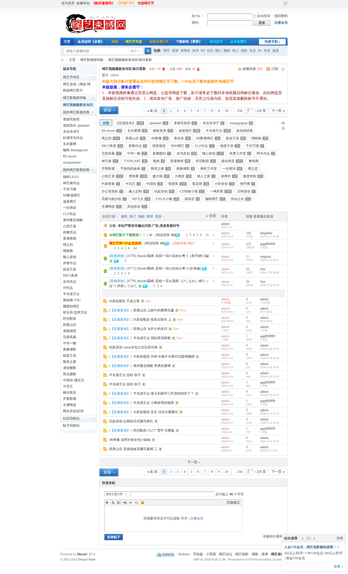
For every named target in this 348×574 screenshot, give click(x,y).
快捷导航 (271, 41)
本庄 (267, 50)
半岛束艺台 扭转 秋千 (125, 375)
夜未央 (182, 138)
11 (207, 235)
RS (260, 50)
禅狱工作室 (208, 168)
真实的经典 (244, 130)
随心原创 (69, 257)
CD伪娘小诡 (191, 191)
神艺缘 (109, 161)
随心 (218, 50)
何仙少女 (240, 199)
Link (124, 502)
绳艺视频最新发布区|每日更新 (130, 60)
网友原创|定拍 (73, 411)
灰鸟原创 (186, 153)
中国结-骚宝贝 (73, 380)
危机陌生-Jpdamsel (76, 125)
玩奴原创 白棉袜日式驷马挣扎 (131, 421)
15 (247, 256)
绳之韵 (68, 244)
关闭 (339, 538)
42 (135, 248)
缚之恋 (253, 168)
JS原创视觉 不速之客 (124, 301)
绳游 (115, 41)
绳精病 (68, 251)
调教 (255, 554)
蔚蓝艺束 (69, 269)
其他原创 (136, 206)
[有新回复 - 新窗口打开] (105, 302)
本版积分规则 (273, 536)
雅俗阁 (254, 161)
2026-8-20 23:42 (269, 348)
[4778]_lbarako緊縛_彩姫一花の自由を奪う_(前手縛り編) (168, 256)
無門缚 (247, 184)
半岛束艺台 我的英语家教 (152, 338)
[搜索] (147, 51)
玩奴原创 (163, 191)
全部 (106, 123)
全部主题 (108, 216)
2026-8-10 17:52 (269, 441)
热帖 (141, 216)
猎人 (235, 50)
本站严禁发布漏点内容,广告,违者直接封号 (148, 226)
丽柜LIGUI (71, 177)
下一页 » (193, 462)
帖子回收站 (71, 425)
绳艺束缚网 (62, 59)
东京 (252, 50)
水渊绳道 (69, 405)
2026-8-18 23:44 (269, 367)
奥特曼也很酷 (73, 220)
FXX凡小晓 (167, 199)
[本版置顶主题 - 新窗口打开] (105, 259)
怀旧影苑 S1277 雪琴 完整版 (153, 430)
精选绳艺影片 (73, 90)
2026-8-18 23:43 (269, 376)
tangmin (265, 256)
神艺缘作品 (71, 183)
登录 (184, 518)
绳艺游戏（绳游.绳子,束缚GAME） (76, 84)
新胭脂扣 (161, 153)
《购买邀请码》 (103, 3)
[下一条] (314, 538)
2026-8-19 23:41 (269, 358)
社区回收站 (71, 418)
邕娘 (158, 161)
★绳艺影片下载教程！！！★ (130, 235)
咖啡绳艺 (214, 199)
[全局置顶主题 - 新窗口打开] (105, 236)
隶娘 (175, 50)
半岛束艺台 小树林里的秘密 (153, 403)
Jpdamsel (158, 123)
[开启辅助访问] (281, 3)
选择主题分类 (114, 494)
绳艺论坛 (225, 554)
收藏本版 (253, 69)
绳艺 (166, 50)
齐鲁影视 (69, 399)
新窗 (213, 216)
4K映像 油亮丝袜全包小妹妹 (130, 440)
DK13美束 (70, 275)
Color (113, 502)
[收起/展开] (283, 69)
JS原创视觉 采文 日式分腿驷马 (155, 412)
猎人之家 (205, 176)
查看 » (338, 566)
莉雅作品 (69, 232)
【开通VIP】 (126, 3)
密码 (195, 22)
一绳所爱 (220, 191)
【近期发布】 (129, 123)
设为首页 (68, 3)
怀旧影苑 (69, 318)
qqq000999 (267, 244)
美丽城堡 (69, 331)
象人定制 (138, 191)
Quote (130, 502)
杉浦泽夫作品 (73, 138)
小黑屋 (211, 554)
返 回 (153, 111)
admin (115, 75)
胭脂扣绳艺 (71, 306)
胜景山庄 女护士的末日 (150, 329)
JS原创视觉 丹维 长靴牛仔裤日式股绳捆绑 (164, 356)
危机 (244, 50)
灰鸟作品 (69, 281)
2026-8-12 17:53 (269, 422)
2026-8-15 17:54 (269, 395)
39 (247, 281)
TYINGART (135, 161)
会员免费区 (238, 41)
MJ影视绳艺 (71, 195)
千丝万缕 (69, 189)
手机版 (198, 554)
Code (136, 502)
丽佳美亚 (69, 392)
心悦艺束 (69, 226)
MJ (203, 50)
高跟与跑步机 (113, 199)
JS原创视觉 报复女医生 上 (152, 319)
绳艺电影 (242, 554)
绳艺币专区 (71, 77)
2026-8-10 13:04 (269, 285)
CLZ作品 (69, 214)
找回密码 (281, 16)
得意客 (177, 184)
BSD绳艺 (179, 146)
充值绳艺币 (146, 3)
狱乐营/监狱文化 (75, 312)
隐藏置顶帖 (213, 235)
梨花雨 (200, 184)
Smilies (142, 502)
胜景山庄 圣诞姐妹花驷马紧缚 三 (133, 449)
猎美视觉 (159, 146)
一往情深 (69, 208)
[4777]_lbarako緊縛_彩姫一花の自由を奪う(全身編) (164, 268)
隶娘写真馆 (71, 119)
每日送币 (216, 41)
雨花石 (192, 199)
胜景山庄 (69, 325)
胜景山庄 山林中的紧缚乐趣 (153, 310)
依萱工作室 (239, 153)
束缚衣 (185, 50)
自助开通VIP (158, 41)
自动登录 (263, 16)
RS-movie (69, 156)
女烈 (210, 50)
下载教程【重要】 (189, 41)
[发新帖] (108, 110)
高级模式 (233, 502)
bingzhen (266, 233)
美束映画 (69, 238)
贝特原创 (245, 191)
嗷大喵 (160, 176)
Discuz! (82, 554)
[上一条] (302, 538)
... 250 (237, 111)
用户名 (196, 16)
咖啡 (227, 50)
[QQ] (165, 554)
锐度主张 (69, 355)
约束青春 (110, 184)
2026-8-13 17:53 (269, 413)
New (148, 301)
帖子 (134, 51)
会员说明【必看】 (91, 41)
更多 (158, 216)
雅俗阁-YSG (72, 300)
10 (226, 111)
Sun (262, 269)
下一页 (276, 111)
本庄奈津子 (71, 131)
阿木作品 (265, 153)
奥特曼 (137, 176)
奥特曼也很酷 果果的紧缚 (152, 366)
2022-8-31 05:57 (269, 260)
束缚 (264, 554)
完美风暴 (69, 337)
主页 (67, 41)
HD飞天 (140, 199)
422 (248, 244)
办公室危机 (112, 191)
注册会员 (281, 22)
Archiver (184, 554)
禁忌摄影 (69, 374)
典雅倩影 (69, 349)
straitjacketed (71, 162)
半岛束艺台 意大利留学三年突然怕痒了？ (163, 393)
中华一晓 (69, 343)
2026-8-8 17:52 (269, 450)
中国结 (154, 184)
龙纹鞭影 (69, 368)
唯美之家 (69, 362)
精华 (150, 216)
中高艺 (68, 386)
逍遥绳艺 (69, 201)
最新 (124, 216)
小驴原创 (223, 184)
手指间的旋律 (132, 168)
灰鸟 (195, 50)
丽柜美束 (162, 130)
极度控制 (252, 176)
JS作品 (68, 288)
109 (248, 233)
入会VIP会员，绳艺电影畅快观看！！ (312, 547)
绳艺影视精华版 (91, 60)
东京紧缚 (69, 144)
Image (118, 502)
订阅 (274, 69)
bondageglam (241, 123)
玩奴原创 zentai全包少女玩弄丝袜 (133, 347)
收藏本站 (83, 3)
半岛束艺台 (71, 294)
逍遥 (275, 50)
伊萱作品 (69, 263)
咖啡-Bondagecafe (75, 150)
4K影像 (159, 138)
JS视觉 (182, 176)
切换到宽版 (285, 3)
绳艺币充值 (133, 41)
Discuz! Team (86, 559)
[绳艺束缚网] (95, 34)
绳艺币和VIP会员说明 (125, 243)
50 (247, 269)
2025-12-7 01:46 (269, 236)
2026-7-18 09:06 (269, 272)
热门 (132, 216)
